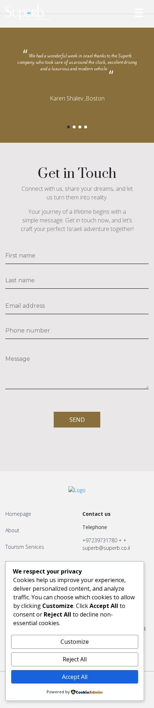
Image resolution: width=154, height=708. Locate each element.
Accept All (74, 677)
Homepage (18, 513)
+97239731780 (99, 540)
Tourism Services (24, 546)
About (12, 530)
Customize (75, 642)
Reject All (75, 659)
